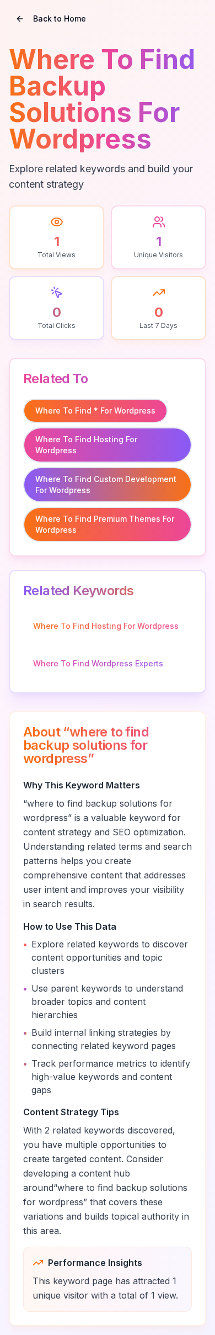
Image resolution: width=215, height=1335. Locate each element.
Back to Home (59, 18)
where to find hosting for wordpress (86, 445)
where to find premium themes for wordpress (104, 524)
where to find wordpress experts (98, 663)
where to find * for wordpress (95, 410)
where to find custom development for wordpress (105, 484)
